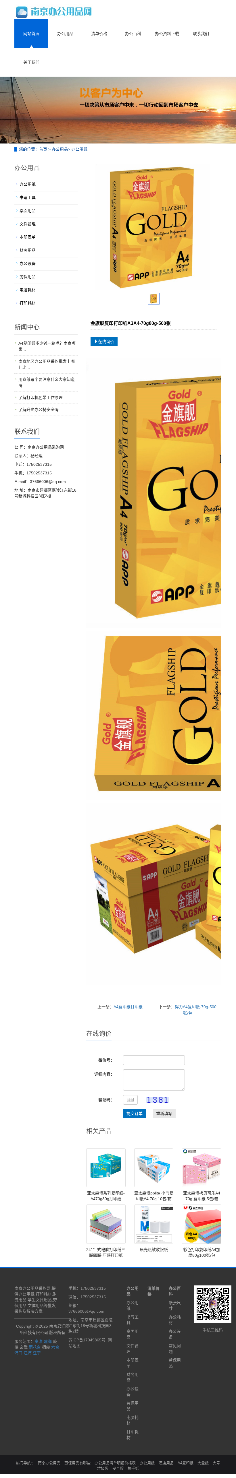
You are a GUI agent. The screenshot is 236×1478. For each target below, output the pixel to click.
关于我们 (31, 62)
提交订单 (134, 1113)
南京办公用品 (49, 1463)
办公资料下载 (167, 33)
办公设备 (28, 263)
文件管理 (28, 224)
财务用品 (28, 250)
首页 (43, 149)
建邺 (48, 1341)
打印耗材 (28, 303)
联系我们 (201, 33)
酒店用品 (166, 1463)
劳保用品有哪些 (77, 1463)
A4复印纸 (185, 1463)
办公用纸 (79, 149)
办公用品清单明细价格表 (115, 1463)
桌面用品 (28, 210)
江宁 (37, 1353)
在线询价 (106, 341)
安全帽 (118, 1468)
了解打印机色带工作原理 (40, 397)
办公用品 (65, 33)
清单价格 (99, 33)
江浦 (28, 1353)
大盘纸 (203, 1463)
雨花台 (35, 1347)
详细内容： (104, 1074)
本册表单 (28, 237)
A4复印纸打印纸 (128, 1006)
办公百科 (133, 33)
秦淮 (38, 1341)
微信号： (106, 1060)
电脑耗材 (28, 290)
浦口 (18, 1353)
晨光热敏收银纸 (154, 1249)
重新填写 (164, 1113)
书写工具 (28, 197)
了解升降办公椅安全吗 (38, 409)
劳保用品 (28, 276)
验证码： (106, 1099)
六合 (55, 1347)
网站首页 (31, 33)
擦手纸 (133, 1468)
